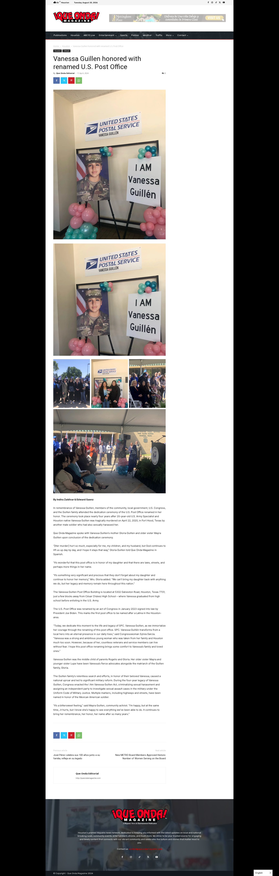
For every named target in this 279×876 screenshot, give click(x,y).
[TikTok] (216, 3)
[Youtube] (224, 3)
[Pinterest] (71, 80)
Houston (66, 46)
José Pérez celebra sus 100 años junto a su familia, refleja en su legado (76, 757)
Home (56, 46)
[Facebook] (208, 3)
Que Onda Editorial (65, 73)
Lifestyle (66, 51)
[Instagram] (212, 3)
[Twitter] (220, 3)
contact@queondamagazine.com (145, 849)
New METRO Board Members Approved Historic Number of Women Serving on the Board (140, 757)
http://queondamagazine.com (88, 778)
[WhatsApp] (79, 80)
